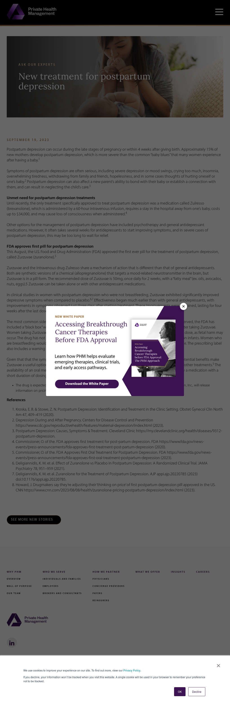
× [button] (218, 664)
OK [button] (180, 691)
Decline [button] (196, 691)
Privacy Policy (131, 670)
